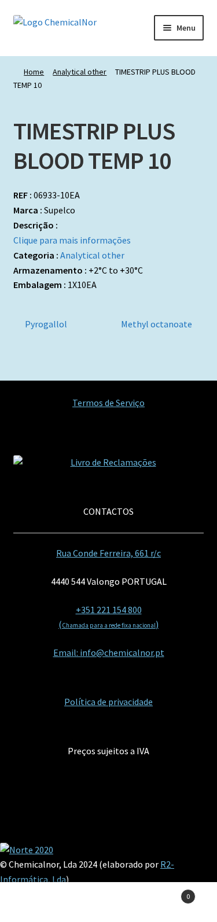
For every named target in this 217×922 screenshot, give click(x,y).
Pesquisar (108, 902)
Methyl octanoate (156, 325)
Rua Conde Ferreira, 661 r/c (108, 553)
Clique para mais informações (72, 240)
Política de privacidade (108, 701)
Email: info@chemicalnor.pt (108, 652)
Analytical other (79, 72)
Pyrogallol (45, 325)
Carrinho (167, 892)
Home (34, 72)
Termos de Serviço (108, 402)
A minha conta (36, 902)
